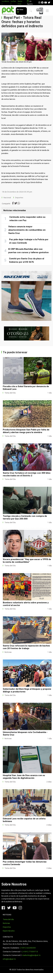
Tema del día (8, 919)
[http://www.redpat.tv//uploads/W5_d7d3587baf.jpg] (27, 543)
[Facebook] (42, 2)
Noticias (8, 652)
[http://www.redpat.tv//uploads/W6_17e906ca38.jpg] (27, 500)
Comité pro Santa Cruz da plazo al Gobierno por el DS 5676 (26, 260)
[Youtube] (45, 2)
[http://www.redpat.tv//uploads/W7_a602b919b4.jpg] (27, 457)
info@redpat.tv (9, 959)
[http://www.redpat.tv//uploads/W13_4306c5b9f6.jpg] (27, 802)
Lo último (5, 1)
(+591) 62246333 (28, 948)
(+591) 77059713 (30, 952)
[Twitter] (49, 2)
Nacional (7, 198)
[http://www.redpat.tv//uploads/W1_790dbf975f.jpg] (27, 716)
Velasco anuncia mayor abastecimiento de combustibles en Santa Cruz (27, 229)
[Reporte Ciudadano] (40, 11)
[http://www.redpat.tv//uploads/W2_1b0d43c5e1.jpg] (27, 673)
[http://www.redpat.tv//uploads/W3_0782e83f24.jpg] (27, 630)
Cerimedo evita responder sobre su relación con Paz (27, 219)
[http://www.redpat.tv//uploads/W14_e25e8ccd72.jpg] (27, 759)
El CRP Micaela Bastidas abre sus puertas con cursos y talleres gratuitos (28, 251)
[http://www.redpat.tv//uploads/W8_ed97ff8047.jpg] (27, 413)
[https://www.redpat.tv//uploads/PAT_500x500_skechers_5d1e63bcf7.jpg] (26, 296)
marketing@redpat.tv (31, 955)
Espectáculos (9, 931)
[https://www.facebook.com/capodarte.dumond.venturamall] (26, 333)
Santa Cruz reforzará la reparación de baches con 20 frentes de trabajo (26, 647)
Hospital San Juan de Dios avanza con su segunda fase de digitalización (24, 776)
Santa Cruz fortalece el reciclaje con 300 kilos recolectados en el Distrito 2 (26, 474)
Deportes (19, 198)
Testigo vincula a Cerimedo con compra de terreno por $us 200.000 (25, 517)
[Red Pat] (8, 10)
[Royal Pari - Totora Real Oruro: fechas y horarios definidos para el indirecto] (26, 47)
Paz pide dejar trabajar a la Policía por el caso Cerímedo (28, 241)
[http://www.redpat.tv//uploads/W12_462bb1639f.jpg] (27, 846)
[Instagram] (39, 2)
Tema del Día (10, 393)
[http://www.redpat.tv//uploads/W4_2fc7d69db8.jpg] (27, 586)
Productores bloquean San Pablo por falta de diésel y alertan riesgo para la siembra (26, 431)
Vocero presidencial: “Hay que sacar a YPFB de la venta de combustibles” (27, 560)
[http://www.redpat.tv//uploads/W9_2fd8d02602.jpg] (27, 370)
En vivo (20, 9)
